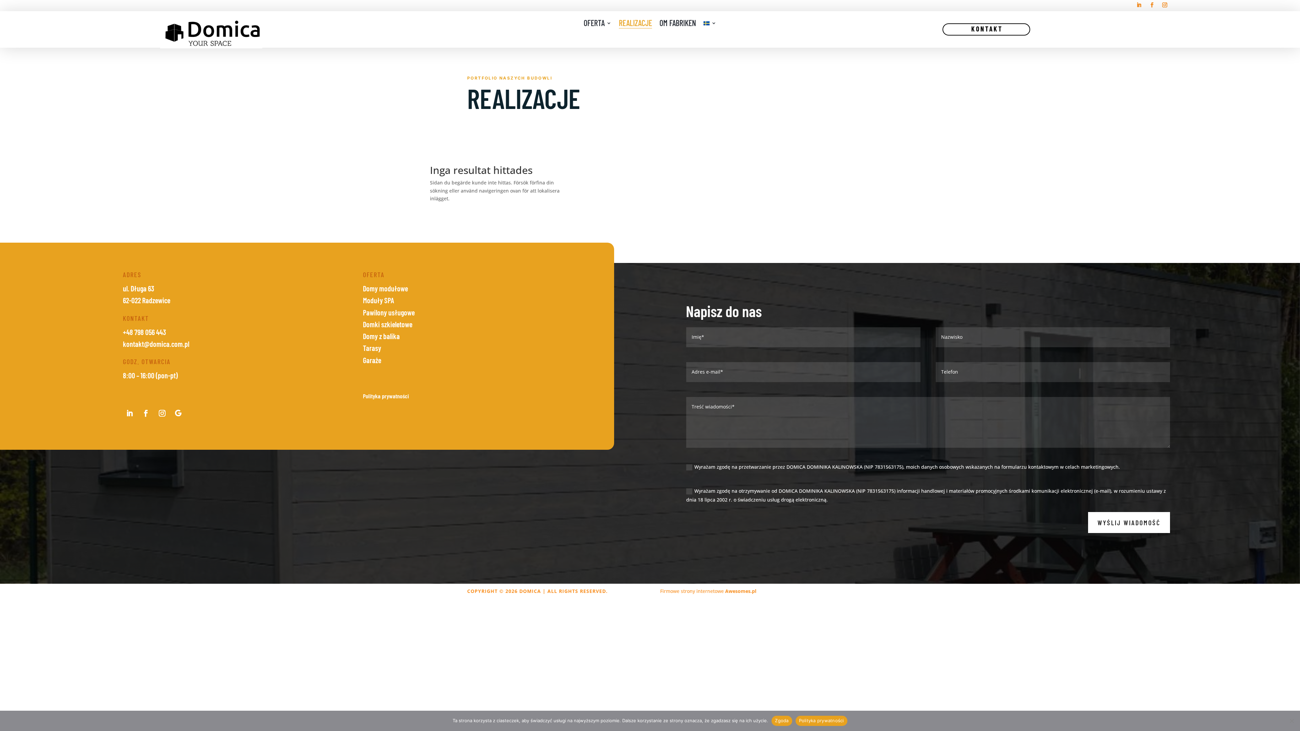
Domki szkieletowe (387, 324)
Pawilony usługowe (389, 312)
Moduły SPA (378, 300)
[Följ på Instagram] (1165, 5)
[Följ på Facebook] (1152, 5)
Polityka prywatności (821, 720)
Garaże (372, 360)
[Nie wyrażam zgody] (1291, 720)
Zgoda (781, 720)
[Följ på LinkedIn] (1139, 5)
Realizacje (635, 24)
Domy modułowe (385, 288)
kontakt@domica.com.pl (156, 343)
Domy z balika (381, 336)
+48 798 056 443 (144, 332)
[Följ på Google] (178, 413)
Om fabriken (677, 24)
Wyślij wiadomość (1129, 522)
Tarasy (372, 348)
